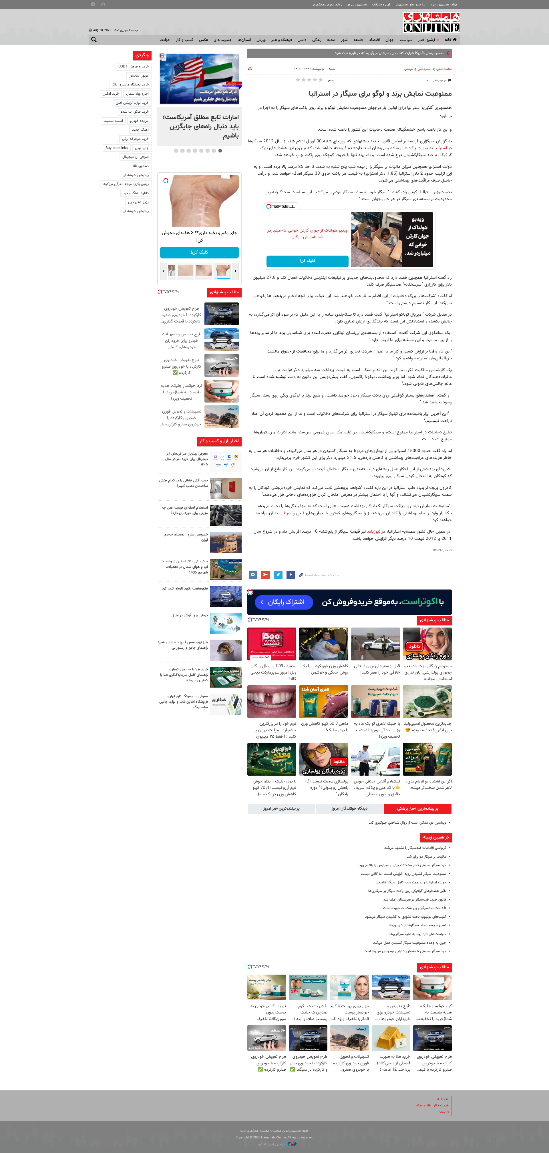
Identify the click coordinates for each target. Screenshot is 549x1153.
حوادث (165, 40)
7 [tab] (182, 150)
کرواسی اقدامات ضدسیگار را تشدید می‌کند (415, 848)
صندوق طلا (141, 166)
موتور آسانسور (139, 76)
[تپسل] (269, 206)
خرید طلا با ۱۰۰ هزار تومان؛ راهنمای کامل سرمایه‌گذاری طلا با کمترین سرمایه (184, 675)
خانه (448, 40)
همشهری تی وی (357, 4)
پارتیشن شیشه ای (136, 175)
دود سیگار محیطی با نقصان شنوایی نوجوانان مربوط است (405, 951)
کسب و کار (184, 40)
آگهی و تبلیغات (381, 4)
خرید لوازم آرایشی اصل (132, 103)
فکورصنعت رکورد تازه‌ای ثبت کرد (185, 589)
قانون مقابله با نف (431, 53)
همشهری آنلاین (428, 22)
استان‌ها (244, 40)
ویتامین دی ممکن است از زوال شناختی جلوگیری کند (407, 823)
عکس (203, 40)
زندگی (316, 40)
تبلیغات (443, 1112)
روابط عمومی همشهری (327, 4)
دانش (302, 40)
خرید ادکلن (111, 94)
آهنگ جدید (140, 130)
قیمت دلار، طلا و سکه (432, 1105)
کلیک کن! (307, 261)
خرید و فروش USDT (133, 66)
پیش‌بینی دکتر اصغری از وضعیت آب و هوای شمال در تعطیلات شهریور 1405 (184, 567)
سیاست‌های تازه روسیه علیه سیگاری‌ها (417, 934)
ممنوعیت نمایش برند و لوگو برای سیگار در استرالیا (380, 94)
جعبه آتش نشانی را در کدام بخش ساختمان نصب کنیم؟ (183, 483)
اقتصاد (374, 40)
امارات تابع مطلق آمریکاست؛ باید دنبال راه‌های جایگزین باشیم (201, 126)
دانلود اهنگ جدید (136, 193)
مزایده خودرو (139, 121)
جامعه (358, 40)
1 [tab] (220, 150)
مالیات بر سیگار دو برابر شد (426, 857)
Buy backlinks (117, 148)
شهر (344, 40)
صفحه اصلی (444, 69)
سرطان (285, 513)
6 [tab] (189, 150)
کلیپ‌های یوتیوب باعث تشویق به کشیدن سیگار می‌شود (405, 917)
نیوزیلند (373, 531)
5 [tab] (195, 150)
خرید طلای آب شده (135, 112)
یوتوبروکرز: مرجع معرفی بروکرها (125, 184)
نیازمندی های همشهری (410, 4)
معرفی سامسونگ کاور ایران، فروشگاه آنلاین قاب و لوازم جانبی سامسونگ (183, 702)
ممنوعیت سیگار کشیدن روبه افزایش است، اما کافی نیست (403, 874)
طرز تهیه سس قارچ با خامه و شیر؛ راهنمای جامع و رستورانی (183, 645)
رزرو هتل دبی (138, 202)
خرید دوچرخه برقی (135, 139)
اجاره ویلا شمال (137, 94)
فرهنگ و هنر (281, 40)
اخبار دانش (424, 69)
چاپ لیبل (142, 148)
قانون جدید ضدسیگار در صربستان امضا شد (414, 900)
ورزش (261, 40)
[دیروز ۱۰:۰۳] (199, 79)
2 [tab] (214, 150)
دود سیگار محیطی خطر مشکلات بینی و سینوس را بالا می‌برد (402, 865)
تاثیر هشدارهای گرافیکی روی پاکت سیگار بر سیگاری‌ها (407, 891)
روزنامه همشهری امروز (444, 4)
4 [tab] (201, 150)
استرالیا (440, 148)
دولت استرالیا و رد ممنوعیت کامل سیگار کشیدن (411, 882)
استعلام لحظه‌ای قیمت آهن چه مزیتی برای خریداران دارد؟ (185, 510)
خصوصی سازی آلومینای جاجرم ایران (186, 537)
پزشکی (408, 69)
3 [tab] (207, 150)
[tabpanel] (199, 98)
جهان (389, 40)
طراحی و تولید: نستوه (272, 1144)
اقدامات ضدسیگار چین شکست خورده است (414, 908)
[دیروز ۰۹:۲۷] (226, 461)
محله (331, 40)
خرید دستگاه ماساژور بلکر (130, 84)
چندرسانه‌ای (223, 40)
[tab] (418, 808)
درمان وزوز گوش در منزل (190, 615)
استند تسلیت (113, 121)
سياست (406, 40)
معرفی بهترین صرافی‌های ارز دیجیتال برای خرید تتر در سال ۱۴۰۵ (186, 459)
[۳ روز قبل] (226, 650)
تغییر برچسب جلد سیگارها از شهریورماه (417, 925)
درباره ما (443, 1099)
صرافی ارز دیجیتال (135, 157)
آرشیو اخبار (426, 40)
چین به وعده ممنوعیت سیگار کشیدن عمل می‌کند (409, 943)
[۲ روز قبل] (226, 515)
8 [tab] (176, 150)
